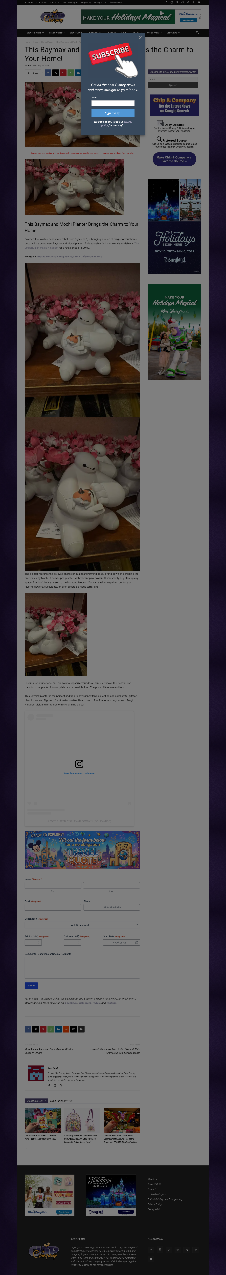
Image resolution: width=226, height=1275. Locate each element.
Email (94, 97)
